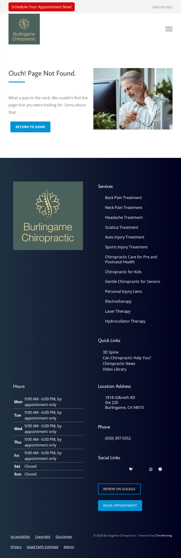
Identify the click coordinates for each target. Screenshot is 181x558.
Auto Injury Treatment (124, 237)
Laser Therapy (117, 311)
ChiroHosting (163, 535)
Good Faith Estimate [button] (42, 547)
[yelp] (121, 469)
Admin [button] (69, 547)
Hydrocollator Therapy (125, 321)
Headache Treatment (124, 217)
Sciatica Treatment (121, 227)
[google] (100, 469)
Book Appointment (120, 505)
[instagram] (141, 469)
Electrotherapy (118, 301)
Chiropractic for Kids (123, 271)
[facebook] (110, 469)
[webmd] (151, 469)
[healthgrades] (131, 469)
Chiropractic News (119, 363)
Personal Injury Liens (123, 291)
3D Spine (111, 352)
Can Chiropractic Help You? (127, 357)
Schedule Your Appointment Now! (42, 6)
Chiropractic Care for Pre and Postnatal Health (131, 259)
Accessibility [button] (20, 536)
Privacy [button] (16, 547)
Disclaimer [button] (64, 536)
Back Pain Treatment (123, 197)
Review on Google (119, 489)
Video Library (114, 369)
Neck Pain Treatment (123, 207)
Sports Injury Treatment (126, 247)
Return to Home (30, 127)
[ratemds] (160, 469)
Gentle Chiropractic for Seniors (132, 281)
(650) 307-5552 (162, 7)
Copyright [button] (42, 536)
